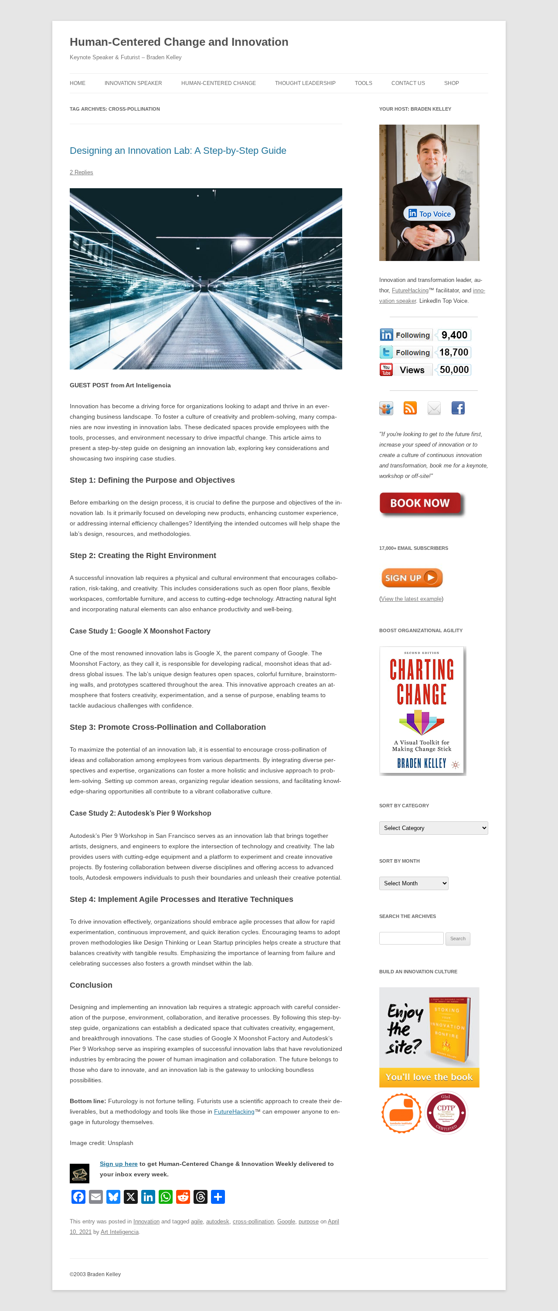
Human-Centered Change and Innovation (179, 41)
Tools (363, 83)
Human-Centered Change (218, 83)
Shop (451, 83)
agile (197, 1221)
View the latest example (411, 599)
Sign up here (119, 1163)
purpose (309, 1221)
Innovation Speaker (133, 83)
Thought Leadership (305, 83)
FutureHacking (234, 1111)
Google (286, 1221)
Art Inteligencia (120, 1232)
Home (77, 83)
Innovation (146, 1221)
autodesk (217, 1221)
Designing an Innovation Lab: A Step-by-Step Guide (178, 150)
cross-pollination (253, 1221)
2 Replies (81, 172)
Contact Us (408, 83)
